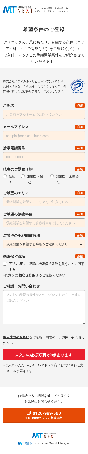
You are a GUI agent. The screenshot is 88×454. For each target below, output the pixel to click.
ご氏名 (44, 105)
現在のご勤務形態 (44, 169)
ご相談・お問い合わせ (21, 286)
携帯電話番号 (44, 147)
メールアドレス (44, 126)
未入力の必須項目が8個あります (43, 354)
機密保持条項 (44, 256)
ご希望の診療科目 (44, 214)
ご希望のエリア (44, 192)
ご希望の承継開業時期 (44, 235)
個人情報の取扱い (16, 337)
